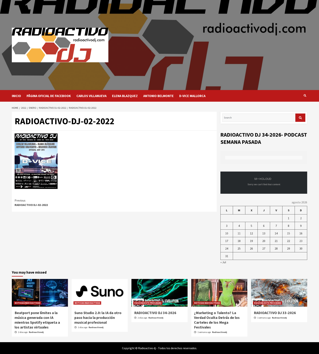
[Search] (305, 95)
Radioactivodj (36, 332)
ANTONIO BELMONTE (158, 96)
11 (239, 233)
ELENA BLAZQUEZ (125, 96)
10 (226, 233)
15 (288, 233)
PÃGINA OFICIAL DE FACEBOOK (49, 96)
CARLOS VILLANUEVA (91, 96)
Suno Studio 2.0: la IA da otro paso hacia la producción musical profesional (97, 317)
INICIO (16, 96)
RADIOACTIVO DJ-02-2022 (31, 203)
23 (300, 241)
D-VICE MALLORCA (192, 96)
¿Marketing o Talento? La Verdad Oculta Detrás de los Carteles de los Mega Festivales (217, 319)
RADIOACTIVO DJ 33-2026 (275, 312)
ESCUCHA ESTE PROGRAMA (147, 303)
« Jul (223, 262)
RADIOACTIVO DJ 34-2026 (155, 312)
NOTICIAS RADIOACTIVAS (27, 303)
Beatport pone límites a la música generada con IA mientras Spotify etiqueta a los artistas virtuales (37, 319)
